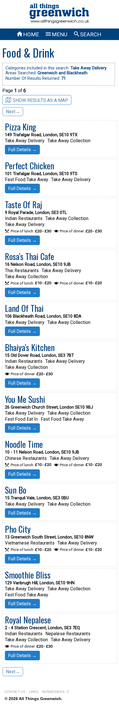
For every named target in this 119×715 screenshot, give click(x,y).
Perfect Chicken (29, 166)
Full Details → (22, 149)
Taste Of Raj (23, 204)
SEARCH (87, 34)
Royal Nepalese (28, 620)
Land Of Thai (24, 308)
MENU (56, 34)
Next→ (13, 111)
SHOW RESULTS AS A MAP (40, 100)
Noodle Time (24, 444)
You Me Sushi (25, 399)
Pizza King (20, 127)
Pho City (18, 529)
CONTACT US (15, 691)
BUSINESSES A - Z (55, 691)
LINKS (33, 691)
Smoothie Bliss (28, 575)
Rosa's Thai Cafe (29, 256)
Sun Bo (15, 490)
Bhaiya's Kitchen (30, 347)
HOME (27, 34)
